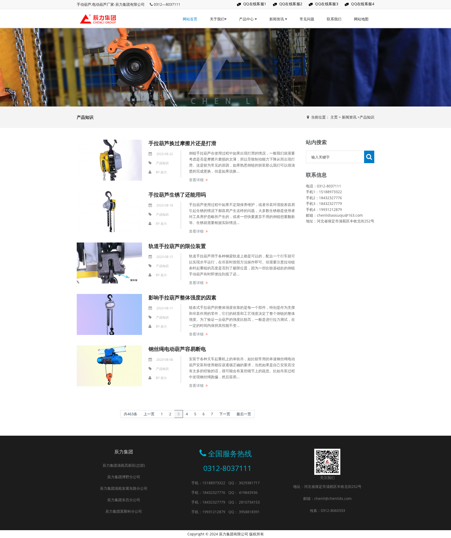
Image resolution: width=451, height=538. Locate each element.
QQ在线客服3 (326, 3)
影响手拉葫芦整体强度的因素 (182, 297)
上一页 (149, 413)
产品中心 (247, 18)
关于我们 (217, 18)
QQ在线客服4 (362, 3)
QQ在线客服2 (290, 3)
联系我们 (334, 18)
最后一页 (243, 413)
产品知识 (367, 117)
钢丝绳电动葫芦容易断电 (177, 348)
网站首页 (190, 18)
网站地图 (361, 18)
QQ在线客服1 (254, 3)
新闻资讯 (277, 18)
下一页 (224, 413)
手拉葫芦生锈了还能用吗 (177, 194)
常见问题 (307, 18)
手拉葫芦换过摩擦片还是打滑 (182, 143)
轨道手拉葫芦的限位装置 (177, 246)
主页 (334, 117)
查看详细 (196, 179)
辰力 (164, 172)
